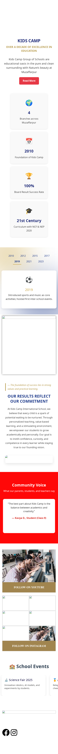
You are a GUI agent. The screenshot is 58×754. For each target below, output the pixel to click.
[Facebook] (6, 732)
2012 (23, 255)
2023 (41, 261)
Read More (29, 80)
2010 (11, 255)
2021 (29, 261)
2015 (35, 255)
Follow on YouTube (29, 587)
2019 (17, 261)
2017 (47, 255)
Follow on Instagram (29, 646)
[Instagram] (14, 732)
